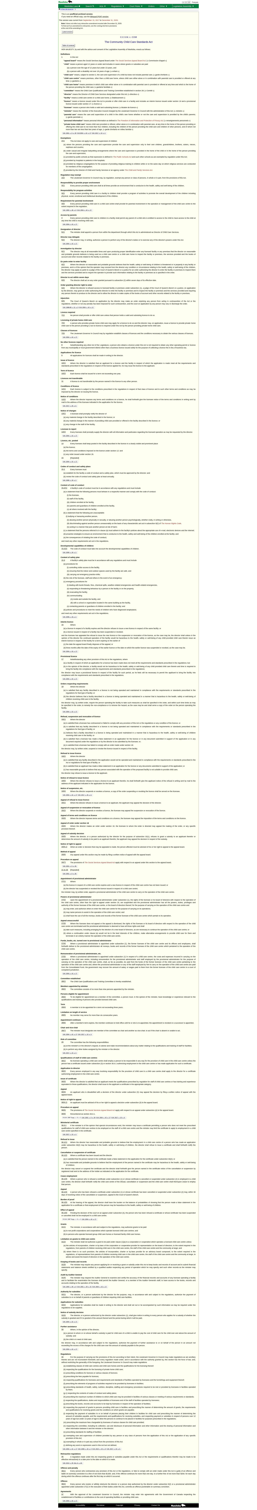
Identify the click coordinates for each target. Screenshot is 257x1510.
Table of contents (68, 45)
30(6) (63, 1114)
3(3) (63, 204)
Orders (151, 6)
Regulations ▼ (117, 6)
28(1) (63, 981)
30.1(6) (64, 1213)
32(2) (63, 1305)
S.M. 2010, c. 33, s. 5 (99, 1449)
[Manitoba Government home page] (178, 1506)
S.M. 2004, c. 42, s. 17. (84, 210)
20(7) (63, 862)
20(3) (63, 818)
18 (62, 687)
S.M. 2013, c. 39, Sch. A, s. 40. (72, 1463)
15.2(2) (64, 549)
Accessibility (80, 1505)
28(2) (63, 989)
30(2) (63, 1071)
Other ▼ (163, 6)
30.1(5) (64, 1202)
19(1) (63, 719)
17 (62, 659)
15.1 (63, 469)
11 (62, 381)
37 (62, 1494)
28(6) (63, 1023)
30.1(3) (64, 1179)
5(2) (63, 240)
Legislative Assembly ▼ (183, 6)
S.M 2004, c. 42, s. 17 (84, 133)
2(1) (63, 141)
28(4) (63, 1007)
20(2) (63, 810)
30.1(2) (64, 1155)
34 (62, 1357)
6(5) (63, 301)
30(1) (63, 1061)
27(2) (63, 900)
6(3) (63, 280)
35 (62, 1457)
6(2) (63, 264)
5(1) (63, 232)
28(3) (63, 997)
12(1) (63, 389)
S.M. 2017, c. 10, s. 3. (85, 1034)
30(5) (63, 1110)
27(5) (63, 957)
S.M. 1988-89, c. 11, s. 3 (70, 307)
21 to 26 (64, 870)
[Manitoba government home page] (65, 2)
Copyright (119, 1505)
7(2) (63, 323)
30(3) (63, 1081)
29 (62, 1042)
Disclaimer (100, 1505)
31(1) (63, 1227)
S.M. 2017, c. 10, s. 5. (114, 1449)
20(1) (63, 803)
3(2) (63, 193)
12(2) (63, 399)
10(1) (63, 363)
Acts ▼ (102, 6)
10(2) (63, 373)
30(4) (63, 1092)
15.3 (63, 560)
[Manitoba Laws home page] (59, 9)
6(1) (63, 251)
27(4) (63, 943)
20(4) (63, 826)
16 (62, 625)
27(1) (63, 881)
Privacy (137, 1505)
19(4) (63, 791)
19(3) (63, 781)
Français (195, 2)
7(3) (63, 333)
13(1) (63, 414)
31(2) (63, 1242)
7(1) (63, 315)
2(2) (63, 178)
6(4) (63, 288)
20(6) (63, 855)
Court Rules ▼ (136, 6)
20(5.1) (64, 847)
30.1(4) (64, 1192)
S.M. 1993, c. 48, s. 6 (69, 210)
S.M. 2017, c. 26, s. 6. (70, 406)
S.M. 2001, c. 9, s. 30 (69, 133)
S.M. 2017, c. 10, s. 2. (99, 133)
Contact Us (155, 1505)
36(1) (63, 1471)
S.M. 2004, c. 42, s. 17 (70, 795)
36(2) (63, 1484)
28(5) (63, 1015)
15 (62, 458)
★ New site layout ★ (66, 9)
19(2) (63, 756)
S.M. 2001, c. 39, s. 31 (84, 1287)
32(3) (63, 1315)
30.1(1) (64, 1142)
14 (62, 444)
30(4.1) (64, 1102)
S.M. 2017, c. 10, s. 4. (118, 1117)
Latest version (67, 32)
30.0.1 (63, 1125)
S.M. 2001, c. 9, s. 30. (70, 866)
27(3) (63, 923)
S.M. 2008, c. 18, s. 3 (84, 1449)
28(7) (63, 1031)
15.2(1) (64, 488)
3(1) (63, 185)
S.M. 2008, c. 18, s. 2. (70, 480)
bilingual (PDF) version (99, 17)
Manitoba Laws (71, 6)
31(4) (63, 1278)
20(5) (63, 836)
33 (62, 1329)
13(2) (63, 432)
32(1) (63, 1294)
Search (89, 6)
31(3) (63, 1265)
